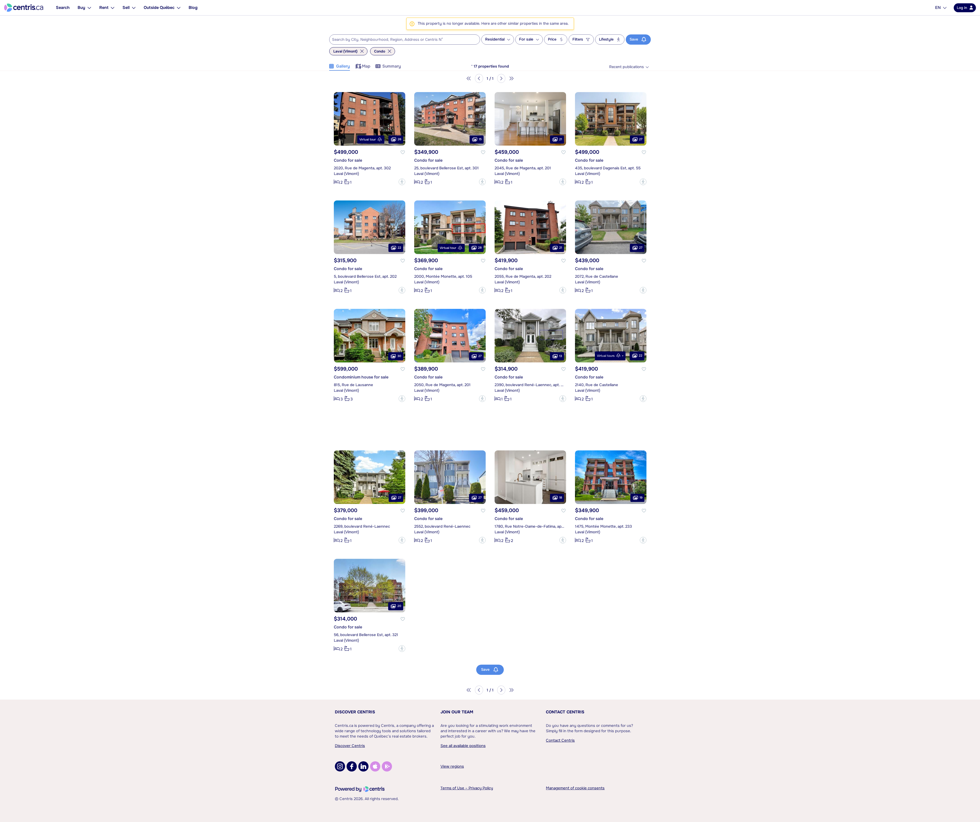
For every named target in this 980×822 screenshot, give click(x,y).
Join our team (456, 712)
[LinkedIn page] (363, 766)
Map (366, 66)
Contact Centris (565, 712)
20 (399, 606)
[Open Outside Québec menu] (179, 8)
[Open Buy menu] (89, 8)
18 (560, 498)
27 (640, 139)
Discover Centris (355, 712)
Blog (193, 7)
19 (641, 498)
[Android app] (387, 766)
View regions (452, 766)
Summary (391, 66)
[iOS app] (375, 766)
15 (480, 139)
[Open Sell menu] (134, 8)
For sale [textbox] (526, 39)
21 (560, 139)
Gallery (343, 66)
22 (399, 248)
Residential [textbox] (495, 39)
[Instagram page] (340, 766)
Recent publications (626, 67)
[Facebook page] (352, 766)
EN (938, 7)
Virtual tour (367, 139)
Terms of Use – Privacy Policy (466, 788)
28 (480, 248)
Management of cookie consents (575, 788)
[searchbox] (401, 40)
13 (560, 356)
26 (399, 139)
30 (399, 356)
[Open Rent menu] (113, 8)
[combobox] (404, 39)
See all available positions (463, 745)
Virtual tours (606, 356)
